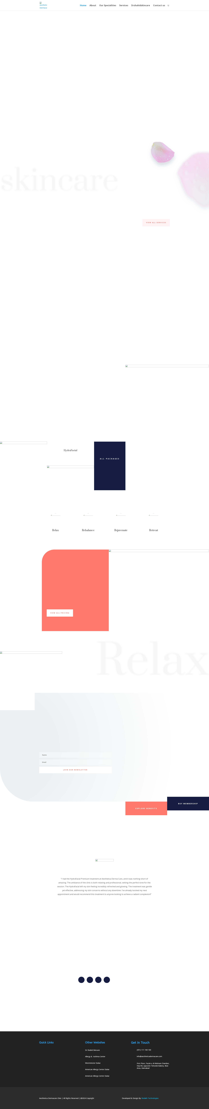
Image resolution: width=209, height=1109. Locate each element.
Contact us (159, 5)
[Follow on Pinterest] (107, 980)
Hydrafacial (53, 298)
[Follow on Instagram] (98, 980)
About (93, 5)
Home (83, 5)
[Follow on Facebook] (81, 980)
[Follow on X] (90, 980)
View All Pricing (59, 613)
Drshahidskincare (140, 5)
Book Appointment (165, 109)
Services (123, 5)
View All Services (156, 223)
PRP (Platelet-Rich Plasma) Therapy (122, 300)
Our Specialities (107, 5)
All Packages (110, 459)
